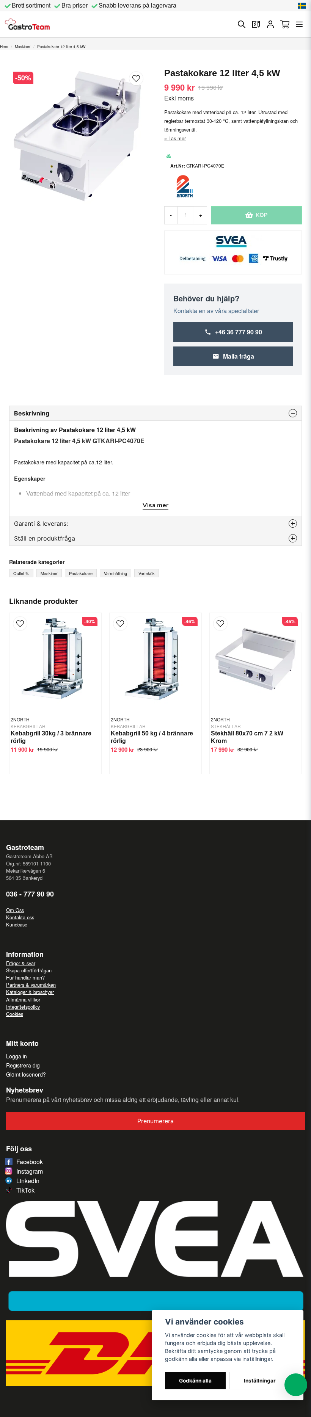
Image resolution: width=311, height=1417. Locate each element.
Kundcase (16, 924)
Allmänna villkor (23, 999)
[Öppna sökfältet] (241, 24)
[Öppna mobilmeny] (299, 24)
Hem (4, 46)
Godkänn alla (195, 1381)
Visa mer (155, 505)
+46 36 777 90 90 (238, 332)
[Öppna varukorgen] (285, 24)
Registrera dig (23, 1065)
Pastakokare (81, 573)
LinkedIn (27, 1180)
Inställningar (260, 1381)
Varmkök (146, 573)
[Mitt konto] (270, 24)
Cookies (14, 1013)
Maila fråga (238, 356)
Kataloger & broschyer (30, 991)
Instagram (29, 1171)
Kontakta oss (20, 917)
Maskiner (22, 46)
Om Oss (15, 910)
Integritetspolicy (23, 1006)
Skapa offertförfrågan (29, 970)
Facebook (29, 1161)
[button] (301, 5)
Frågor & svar (20, 963)
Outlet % (21, 573)
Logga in (16, 1056)
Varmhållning (115, 573)
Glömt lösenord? (26, 1074)
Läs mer (177, 138)
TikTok (25, 1190)
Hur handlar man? (25, 977)
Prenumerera (155, 1121)
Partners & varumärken (31, 984)
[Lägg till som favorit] (256, 24)
